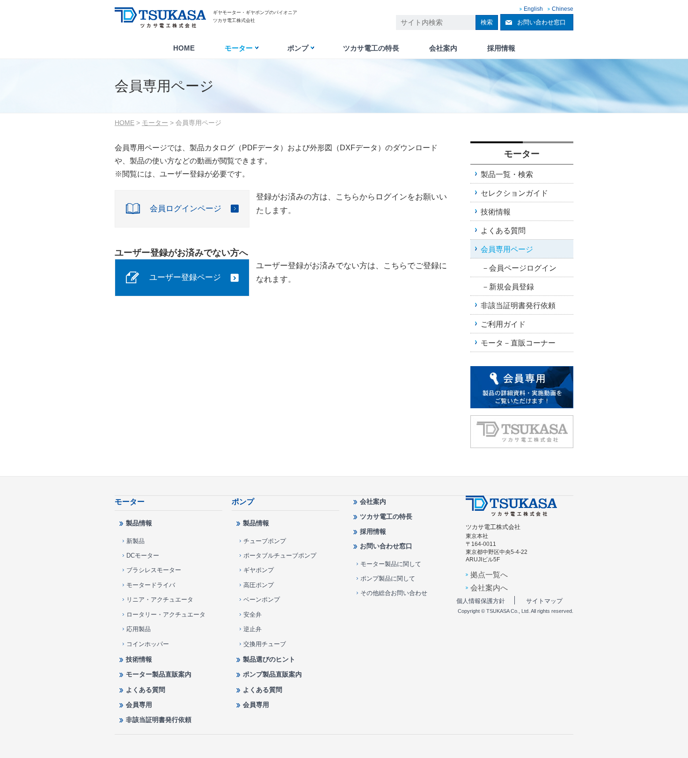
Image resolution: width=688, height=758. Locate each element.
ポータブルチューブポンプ (279, 555)
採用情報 (501, 48)
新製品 (135, 541)
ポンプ (297, 48)
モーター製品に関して (390, 563)
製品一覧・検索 (507, 174)
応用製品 (138, 629)
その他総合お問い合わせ (393, 592)
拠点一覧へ (489, 574)
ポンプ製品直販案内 (272, 674)
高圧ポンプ (258, 585)
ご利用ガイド (503, 324)
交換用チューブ (264, 644)
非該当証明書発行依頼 (518, 305)
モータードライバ (150, 585)
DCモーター (142, 555)
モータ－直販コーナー (518, 343)
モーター (239, 48)
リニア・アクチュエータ (159, 599)
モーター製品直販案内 (158, 674)
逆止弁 (252, 629)
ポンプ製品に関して (387, 578)
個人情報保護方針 (480, 600)
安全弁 (252, 614)
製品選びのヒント (269, 659)
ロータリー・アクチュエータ (165, 614)
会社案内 (443, 48)
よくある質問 (503, 230)
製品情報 (139, 523)
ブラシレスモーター (153, 570)
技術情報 (496, 211)
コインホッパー (147, 644)
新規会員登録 (511, 286)
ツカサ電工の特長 (371, 48)
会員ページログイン (522, 268)
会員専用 (139, 704)
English (533, 9)
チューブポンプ (264, 541)
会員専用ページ (507, 249)
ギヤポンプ (258, 570)
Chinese (562, 9)
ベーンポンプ (261, 599)
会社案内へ (489, 587)
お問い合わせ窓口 (541, 22)
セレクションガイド (514, 193)
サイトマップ (544, 600)
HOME (184, 48)
